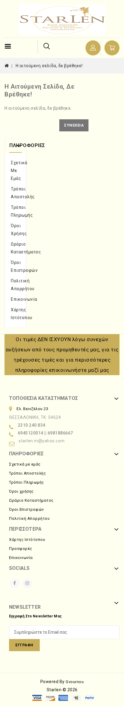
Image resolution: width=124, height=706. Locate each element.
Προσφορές (20, 548)
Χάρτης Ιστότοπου (15, 313)
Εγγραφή (24, 645)
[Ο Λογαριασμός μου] (93, 47)
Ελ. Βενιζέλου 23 (32, 408)
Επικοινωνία (15, 299)
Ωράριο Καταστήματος (15, 248)
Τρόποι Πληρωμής (15, 211)
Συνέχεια (74, 125)
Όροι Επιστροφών (15, 266)
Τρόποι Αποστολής (15, 193)
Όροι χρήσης (15, 229)
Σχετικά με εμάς (15, 170)
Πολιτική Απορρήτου (15, 284)
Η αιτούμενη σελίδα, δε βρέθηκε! (49, 65)
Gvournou (75, 681)
